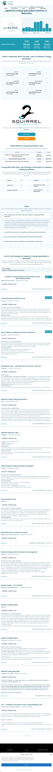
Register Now (26, 134)
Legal (26, 750)
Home (5, 8)
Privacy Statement (29, 769)
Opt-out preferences (21, 769)
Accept (26, 764)
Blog (23, 8)
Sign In (6, 11)
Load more (26, 735)
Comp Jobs (42, 8)
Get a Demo (26, 138)
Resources (32, 8)
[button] (51, 754)
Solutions (14, 8)
